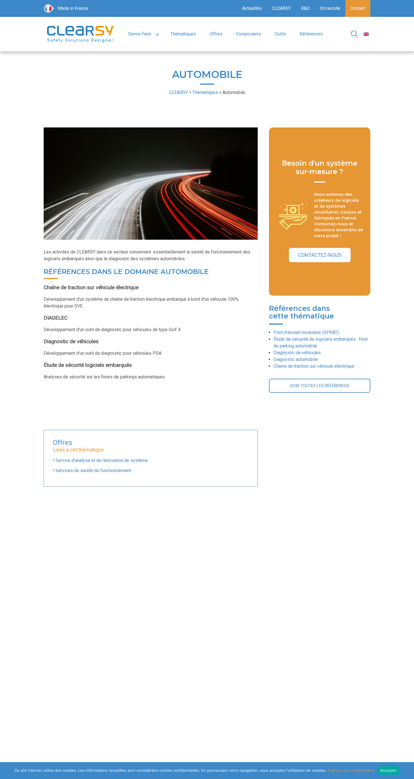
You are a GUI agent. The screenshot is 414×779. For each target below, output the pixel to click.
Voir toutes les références (320, 385)
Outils (280, 34)
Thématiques (183, 34)
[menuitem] (366, 34)
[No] (407, 770)
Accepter (388, 770)
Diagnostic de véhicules (297, 352)
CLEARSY (281, 8)
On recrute (330, 8)
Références (311, 34)
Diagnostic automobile (295, 359)
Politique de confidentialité (351, 770)
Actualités (252, 8)
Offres (216, 34)
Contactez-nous (320, 255)
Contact (357, 8)
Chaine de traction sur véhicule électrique (313, 366)
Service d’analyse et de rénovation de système (101, 460)
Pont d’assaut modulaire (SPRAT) (306, 332)
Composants (248, 34)
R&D (305, 8)
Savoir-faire (139, 34)
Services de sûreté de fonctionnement (93, 470)
